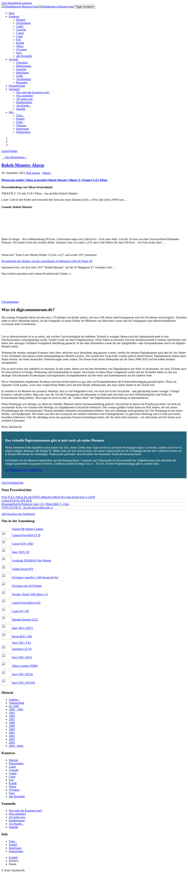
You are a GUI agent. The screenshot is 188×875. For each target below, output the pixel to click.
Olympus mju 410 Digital (26, 585)
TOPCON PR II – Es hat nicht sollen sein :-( (27, 507)
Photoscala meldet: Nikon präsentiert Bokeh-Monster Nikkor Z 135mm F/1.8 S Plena (54, 180)
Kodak (13, 783)
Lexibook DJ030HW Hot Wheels (31, 560)
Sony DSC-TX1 (21, 642)
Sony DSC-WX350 (23, 682)
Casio (12, 776)
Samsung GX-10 (22, 648)
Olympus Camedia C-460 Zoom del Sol (35, 577)
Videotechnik (16, 702)
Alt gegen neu (17, 817)
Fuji (11, 779)
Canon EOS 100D (22, 543)
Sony (12, 793)
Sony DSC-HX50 (22, 674)
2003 (12, 739)
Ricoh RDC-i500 (22, 636)
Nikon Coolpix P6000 (25, 665)
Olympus (14, 789)
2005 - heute (16, 745)
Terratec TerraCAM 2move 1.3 (30, 594)
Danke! (13, 844)
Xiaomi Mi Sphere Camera (27, 529)
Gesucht (13, 770)
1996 (12, 716)
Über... (13, 841)
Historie (13, 760)
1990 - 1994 (16, 709)
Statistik (13, 827)
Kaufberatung (17, 820)
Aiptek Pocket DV (23, 568)
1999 (12, 726)
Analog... (14, 699)
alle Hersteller (17, 796)
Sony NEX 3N (20, 552)
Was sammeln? (17, 813)
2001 (12, 732)
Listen (12, 766)
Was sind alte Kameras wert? (25, 810)
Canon (13, 773)
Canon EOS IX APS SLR (16, 500)
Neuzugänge (16, 763)
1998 (12, 722)
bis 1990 (14, 706)
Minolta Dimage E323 (25, 619)
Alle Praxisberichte (12, 482)
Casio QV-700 (20, 611)
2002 (12, 735)
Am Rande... (16, 823)
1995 (12, 712)
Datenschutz (16, 851)
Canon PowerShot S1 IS (26, 535)
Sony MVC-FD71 (22, 628)
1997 (12, 719)
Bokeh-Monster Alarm (22, 165)
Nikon (12, 786)
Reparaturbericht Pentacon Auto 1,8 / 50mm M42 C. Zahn (35, 504)
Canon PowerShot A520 (26, 602)
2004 (12, 742)
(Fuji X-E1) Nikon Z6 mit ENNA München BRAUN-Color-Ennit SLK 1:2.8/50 (48, 497)
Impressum (15, 848)
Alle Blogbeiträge (14, 157)
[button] (14, 16)
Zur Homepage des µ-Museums (23, 469)
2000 (12, 729)
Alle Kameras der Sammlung (18, 513)
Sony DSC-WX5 (22, 657)
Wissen (46, 172)
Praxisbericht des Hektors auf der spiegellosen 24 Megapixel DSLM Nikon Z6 (47, 261)
